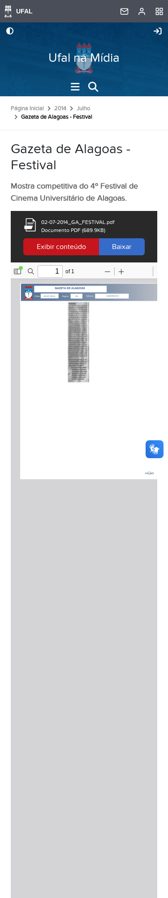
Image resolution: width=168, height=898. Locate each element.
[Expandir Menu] (75, 87)
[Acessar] (158, 32)
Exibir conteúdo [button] (61, 246)
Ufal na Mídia (84, 58)
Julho (83, 108)
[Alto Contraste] (9, 32)
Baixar (121, 246)
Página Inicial (27, 108)
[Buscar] (93, 87)
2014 (60, 108)
